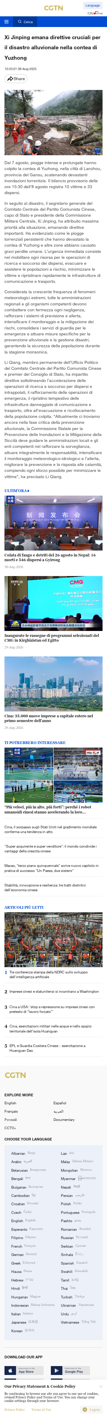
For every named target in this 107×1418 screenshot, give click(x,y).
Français (11, 1111)
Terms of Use (41, 1409)
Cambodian (23, 1195)
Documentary (64, 1119)
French (23, 1246)
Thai (68, 1288)
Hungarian (26, 1296)
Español (60, 1102)
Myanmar (78, 1178)
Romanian (75, 1229)
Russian (74, 1237)
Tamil (69, 1279)
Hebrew (22, 1279)
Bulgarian (27, 1186)
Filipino (23, 1237)
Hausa (21, 1271)
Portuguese (78, 1212)
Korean (22, 1330)
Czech (21, 1212)
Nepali (70, 1186)
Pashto (71, 1220)
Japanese (24, 1322)
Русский (10, 1119)
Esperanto (27, 1229)
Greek (23, 1262)
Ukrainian (77, 1305)
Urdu (68, 1313)
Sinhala (72, 1254)
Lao (67, 1153)
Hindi (19, 1288)
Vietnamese (78, 1322)
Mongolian (76, 1170)
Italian (22, 1313)
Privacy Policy (14, 1409)
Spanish (74, 1262)
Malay (77, 1161)
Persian (72, 1195)
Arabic (21, 1161)
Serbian (73, 1246)
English (10, 1102)
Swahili (74, 1271)
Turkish (72, 1296)
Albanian (23, 1153)
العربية (58, 1111)
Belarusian (28, 1170)
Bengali (20, 1178)
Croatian (25, 1203)
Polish (71, 1203)
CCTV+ (10, 1127)
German (24, 1254)
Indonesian (33, 1305)
